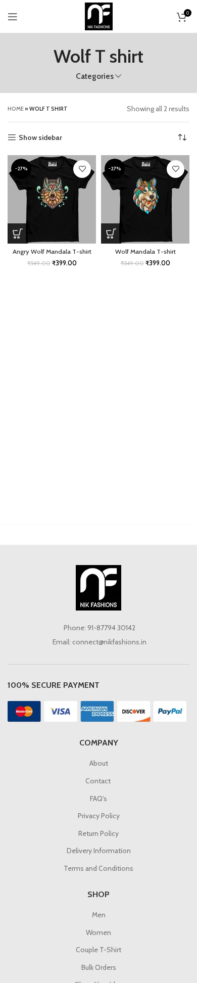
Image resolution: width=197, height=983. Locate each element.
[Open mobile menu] (13, 17)
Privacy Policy (99, 815)
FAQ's (98, 798)
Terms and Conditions (98, 868)
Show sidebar (40, 137)
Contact (98, 780)
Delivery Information (99, 850)
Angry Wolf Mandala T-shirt (52, 251)
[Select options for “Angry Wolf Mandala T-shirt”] (18, 233)
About (98, 763)
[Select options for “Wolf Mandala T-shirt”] (111, 233)
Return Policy (98, 833)
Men (99, 914)
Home (16, 108)
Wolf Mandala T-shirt (145, 251)
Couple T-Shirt (98, 949)
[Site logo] (99, 15)
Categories (95, 76)
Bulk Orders (98, 967)
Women (98, 932)
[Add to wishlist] (82, 169)
